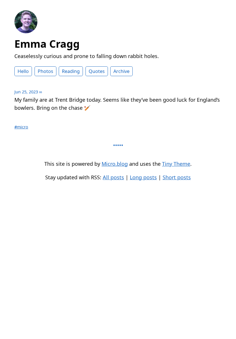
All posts (113, 177)
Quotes (97, 71)
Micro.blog (115, 163)
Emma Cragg (47, 44)
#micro (21, 127)
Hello (23, 71)
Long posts (143, 177)
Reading (71, 71)
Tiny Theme (176, 163)
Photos (45, 71)
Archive (121, 71)
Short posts (177, 177)
